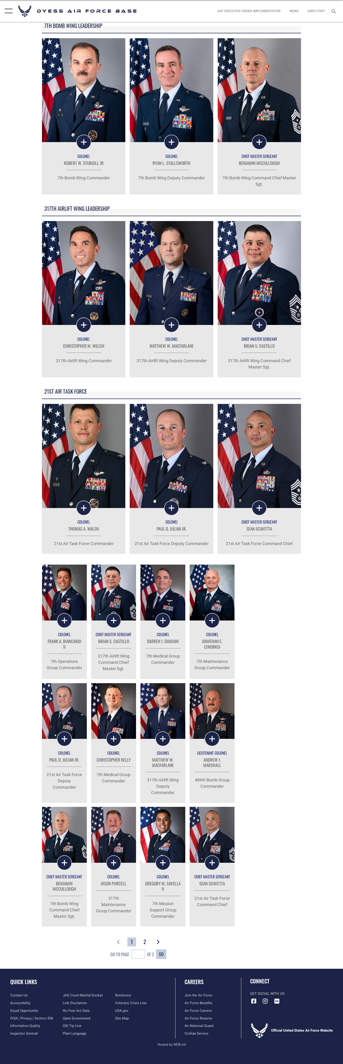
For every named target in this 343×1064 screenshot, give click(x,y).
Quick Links (23, 982)
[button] (7, 11)
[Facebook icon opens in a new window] (253, 1001)
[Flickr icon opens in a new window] (276, 1001)
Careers (194, 982)
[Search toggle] (334, 11)
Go (161, 954)
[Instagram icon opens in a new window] (265, 1001)
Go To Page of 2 (132, 954)
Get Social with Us (267, 994)
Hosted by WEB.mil (172, 1044)
